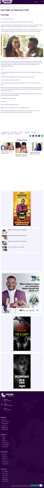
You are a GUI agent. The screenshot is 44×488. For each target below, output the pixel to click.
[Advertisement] (22, 122)
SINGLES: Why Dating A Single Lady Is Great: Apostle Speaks (35, 153)
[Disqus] (22, 174)
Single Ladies (27, 132)
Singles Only (10, 133)
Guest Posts (4, 425)
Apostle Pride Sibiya (5, 132)
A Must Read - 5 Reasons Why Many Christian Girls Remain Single (21, 155)
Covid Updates (5, 471)
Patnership (4, 419)
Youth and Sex (6, 7)
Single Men (34, 132)
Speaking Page (5, 427)
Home (2, 7)
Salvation (4, 437)
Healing (3, 439)
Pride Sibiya (21, 485)
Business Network (5, 421)
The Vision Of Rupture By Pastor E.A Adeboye (17, 235)
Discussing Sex (14, 132)
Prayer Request (5, 429)
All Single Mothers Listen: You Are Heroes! (6, 152)
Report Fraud (4, 456)
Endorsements (5, 423)
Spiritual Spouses (5, 442)
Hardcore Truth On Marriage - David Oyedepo (17, 229)
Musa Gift (20, 132)
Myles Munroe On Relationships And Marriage (17, 241)
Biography (4, 454)
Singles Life (4, 133)
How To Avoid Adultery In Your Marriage (16, 247)
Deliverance (4, 440)
